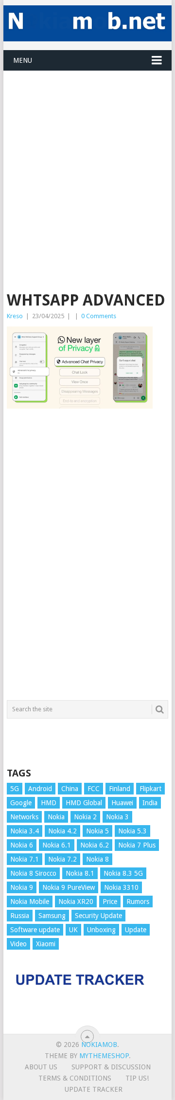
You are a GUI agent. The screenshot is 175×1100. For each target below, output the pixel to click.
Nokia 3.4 (24, 831)
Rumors (137, 901)
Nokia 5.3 (132, 831)
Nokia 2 (85, 817)
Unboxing (101, 930)
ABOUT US (41, 1067)
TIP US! (137, 1078)
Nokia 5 (97, 831)
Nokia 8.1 (80, 873)
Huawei (122, 803)
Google (21, 803)
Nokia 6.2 (94, 845)
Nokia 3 (117, 817)
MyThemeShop (104, 1056)
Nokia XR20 (75, 901)
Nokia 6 (21, 845)
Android (40, 789)
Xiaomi (45, 944)
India (150, 803)
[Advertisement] (87, 158)
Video (18, 944)
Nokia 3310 (121, 887)
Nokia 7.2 (62, 859)
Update (135, 930)
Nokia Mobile (29, 901)
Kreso (15, 316)
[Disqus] (87, 559)
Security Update (98, 916)
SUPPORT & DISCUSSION (111, 1067)
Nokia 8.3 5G (123, 873)
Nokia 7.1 (24, 859)
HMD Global (84, 803)
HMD (48, 803)
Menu (22, 60)
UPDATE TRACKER (93, 1089)
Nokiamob (99, 1044)
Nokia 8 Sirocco (33, 873)
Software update (35, 930)
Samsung (52, 916)
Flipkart (150, 789)
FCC (94, 789)
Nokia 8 (97, 859)
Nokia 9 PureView (68, 887)
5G (14, 789)
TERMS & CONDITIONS (74, 1078)
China (69, 789)
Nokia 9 (21, 887)
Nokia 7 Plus (137, 845)
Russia (19, 916)
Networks (24, 817)
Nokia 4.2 (62, 831)
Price (110, 901)
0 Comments (98, 316)
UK (73, 930)
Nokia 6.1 (56, 845)
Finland (119, 789)
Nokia (56, 817)
